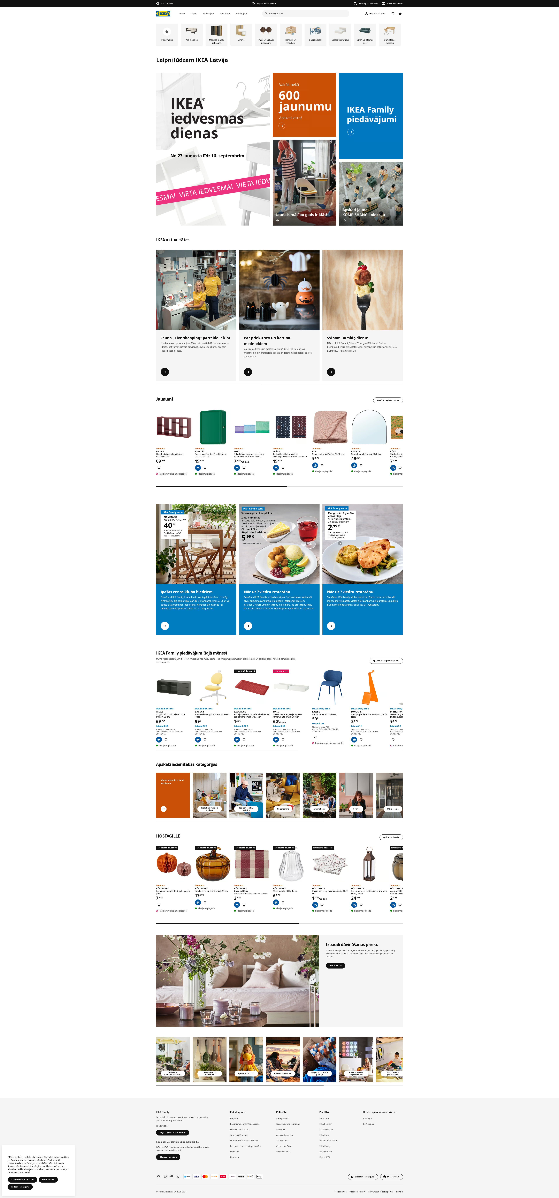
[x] (393, 795)
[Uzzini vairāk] (237, 981)
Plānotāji (280, 1129)
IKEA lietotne (325, 1151)
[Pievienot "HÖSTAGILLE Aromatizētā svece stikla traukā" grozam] (393, 905)
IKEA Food (324, 1135)
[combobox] (305, 13)
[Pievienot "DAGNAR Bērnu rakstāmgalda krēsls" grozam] (198, 740)
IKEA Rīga (367, 1118)
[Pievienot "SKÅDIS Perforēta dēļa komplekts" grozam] (276, 468)
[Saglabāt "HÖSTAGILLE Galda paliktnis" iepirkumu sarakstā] (244, 905)
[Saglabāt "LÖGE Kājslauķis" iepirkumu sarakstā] (400, 468)
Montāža (234, 1157)
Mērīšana (234, 1151)
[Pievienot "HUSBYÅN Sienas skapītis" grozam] (198, 468)
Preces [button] (182, 13)
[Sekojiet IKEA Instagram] (165, 1176)
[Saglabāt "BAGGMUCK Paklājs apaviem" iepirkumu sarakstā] (244, 740)
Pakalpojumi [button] (241, 13)
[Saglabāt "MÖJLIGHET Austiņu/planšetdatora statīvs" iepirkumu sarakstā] (361, 740)
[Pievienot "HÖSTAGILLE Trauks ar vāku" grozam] (198, 902)
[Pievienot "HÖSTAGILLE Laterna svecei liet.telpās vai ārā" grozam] (354, 905)
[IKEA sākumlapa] (163, 13)
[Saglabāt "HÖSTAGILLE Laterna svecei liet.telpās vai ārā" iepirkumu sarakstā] (361, 905)
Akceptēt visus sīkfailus (22, 1179)
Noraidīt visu (48, 1179)
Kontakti (399, 1192)
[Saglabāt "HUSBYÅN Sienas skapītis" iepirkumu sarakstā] (205, 468)
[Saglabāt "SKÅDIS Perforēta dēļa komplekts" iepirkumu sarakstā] (283, 468)
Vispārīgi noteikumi (358, 1192)
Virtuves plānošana (239, 1135)
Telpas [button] (194, 13)
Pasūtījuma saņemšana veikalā (245, 1124)
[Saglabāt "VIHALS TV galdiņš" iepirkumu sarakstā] (166, 740)
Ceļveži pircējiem (284, 1146)
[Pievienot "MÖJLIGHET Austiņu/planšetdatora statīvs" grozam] (354, 740)
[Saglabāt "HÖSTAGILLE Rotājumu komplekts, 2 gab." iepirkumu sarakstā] (159, 905)
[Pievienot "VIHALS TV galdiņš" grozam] (159, 740)
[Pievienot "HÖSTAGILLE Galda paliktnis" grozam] (237, 905)
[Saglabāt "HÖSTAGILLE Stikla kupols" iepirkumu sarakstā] (283, 902)
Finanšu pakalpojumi (240, 1129)
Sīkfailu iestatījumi (20, 1187)
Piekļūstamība (341, 1192)
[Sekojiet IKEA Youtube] (171, 1176)
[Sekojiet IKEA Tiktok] (178, 1176)
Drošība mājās (326, 1129)
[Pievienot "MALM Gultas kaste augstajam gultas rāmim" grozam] (276, 740)
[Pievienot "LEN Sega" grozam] (315, 465)
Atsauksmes (282, 1140)
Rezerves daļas (283, 1151)
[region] (38, 1170)
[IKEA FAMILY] (371, 116)
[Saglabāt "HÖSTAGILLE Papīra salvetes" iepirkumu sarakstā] (322, 905)
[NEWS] (304, 105)
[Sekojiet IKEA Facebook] (158, 1176)
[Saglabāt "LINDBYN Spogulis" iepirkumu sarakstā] (361, 465)
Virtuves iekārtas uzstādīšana (244, 1140)
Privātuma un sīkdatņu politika (380, 1192)
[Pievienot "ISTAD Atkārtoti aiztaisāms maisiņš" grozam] (237, 468)
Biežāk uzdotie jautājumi (288, 1124)
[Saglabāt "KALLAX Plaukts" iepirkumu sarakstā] (159, 468)
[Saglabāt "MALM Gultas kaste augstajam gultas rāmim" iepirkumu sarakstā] (283, 740)
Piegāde (234, 1118)
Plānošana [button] (225, 13)
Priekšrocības (162, 1125)
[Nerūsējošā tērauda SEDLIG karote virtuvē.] (356, 795)
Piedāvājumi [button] (208, 13)
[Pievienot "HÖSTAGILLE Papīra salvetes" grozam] (315, 905)
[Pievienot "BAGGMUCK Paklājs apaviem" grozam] (237, 740)
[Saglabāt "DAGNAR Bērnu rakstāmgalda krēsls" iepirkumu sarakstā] (205, 740)
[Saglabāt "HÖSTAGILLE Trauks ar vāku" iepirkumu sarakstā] (205, 902)
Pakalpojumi (282, 1118)
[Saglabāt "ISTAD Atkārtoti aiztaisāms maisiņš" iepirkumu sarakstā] (244, 468)
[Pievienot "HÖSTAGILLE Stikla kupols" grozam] (276, 902)
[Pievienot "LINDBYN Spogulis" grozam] (354, 465)
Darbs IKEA (324, 1157)
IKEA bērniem (325, 1124)
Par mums (324, 1118)
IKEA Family (324, 1146)
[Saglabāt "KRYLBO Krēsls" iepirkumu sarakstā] (315, 737)
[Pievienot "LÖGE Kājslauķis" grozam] (393, 468)
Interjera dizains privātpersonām (245, 1146)
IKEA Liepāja (368, 1124)
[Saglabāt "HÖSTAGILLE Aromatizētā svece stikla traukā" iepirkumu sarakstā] (400, 905)
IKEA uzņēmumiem (328, 1140)
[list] (279, 34)
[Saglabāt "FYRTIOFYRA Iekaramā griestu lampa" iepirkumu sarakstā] (393, 740)
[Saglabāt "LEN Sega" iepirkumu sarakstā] (322, 465)
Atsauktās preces (284, 1135)
